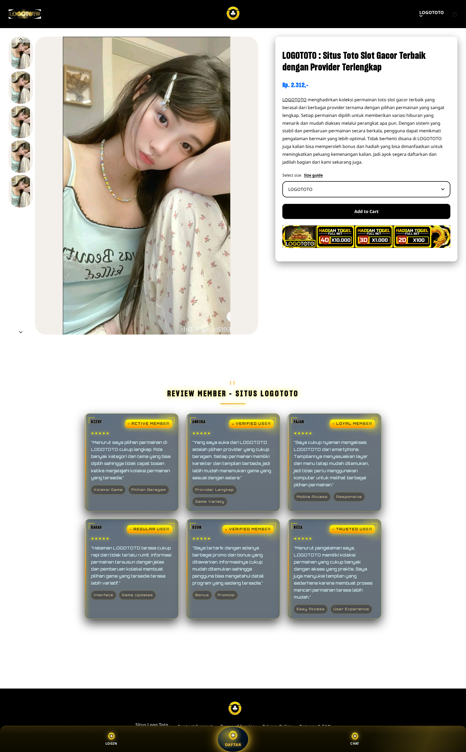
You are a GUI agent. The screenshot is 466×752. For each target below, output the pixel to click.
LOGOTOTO (431, 12)
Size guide (313, 175)
